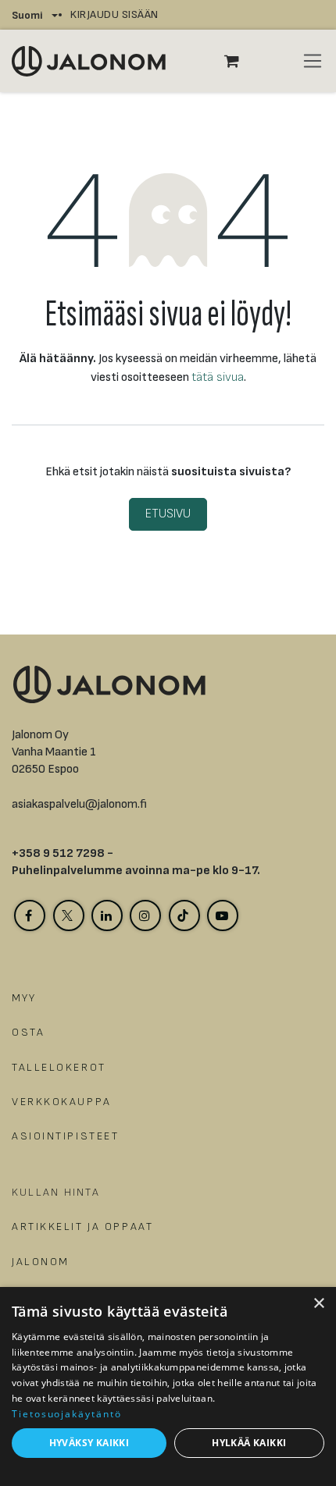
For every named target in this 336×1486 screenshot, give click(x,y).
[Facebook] (29, 915)
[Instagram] (145, 915)
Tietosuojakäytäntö (67, 1413)
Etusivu (168, 514)
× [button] (318, 1304)
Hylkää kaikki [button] (249, 1442)
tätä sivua (217, 377)
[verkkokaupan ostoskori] (240, 61)
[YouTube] (222, 915)
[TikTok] (184, 915)
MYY (24, 997)
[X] (68, 915)
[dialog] (168, 1386)
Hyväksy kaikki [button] (89, 1442)
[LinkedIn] (107, 915)
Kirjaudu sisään (114, 14)
